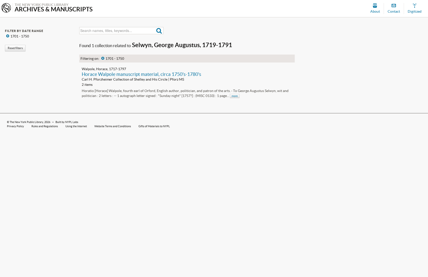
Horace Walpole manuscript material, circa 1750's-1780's (141, 74)
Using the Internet (76, 126)
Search (159, 30)
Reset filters (15, 48)
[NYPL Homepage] (6, 8)
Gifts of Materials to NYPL (154, 126)
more (235, 95)
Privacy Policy (15, 126)
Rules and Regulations (44, 126)
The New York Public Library (26, 122)
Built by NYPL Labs (66, 122)
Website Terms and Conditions (112, 126)
